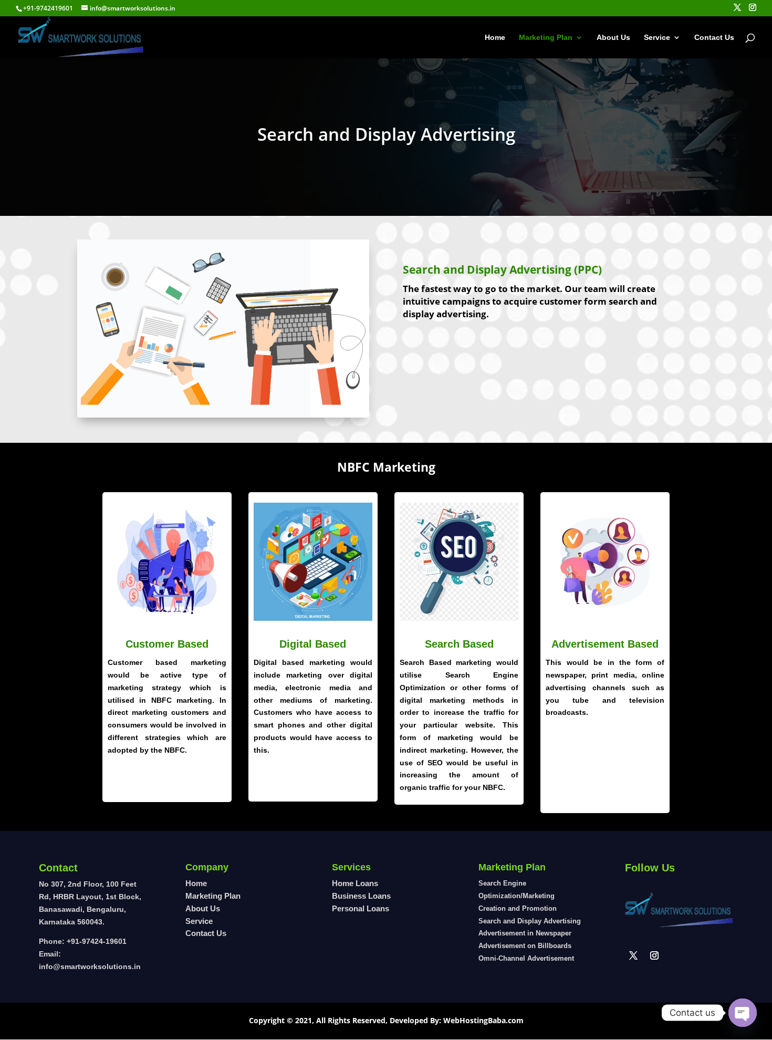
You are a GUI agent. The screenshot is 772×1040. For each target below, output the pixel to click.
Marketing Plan (545, 37)
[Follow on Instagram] (654, 955)
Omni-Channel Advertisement (526, 958)
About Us (613, 37)
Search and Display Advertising (529, 921)
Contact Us (714, 37)
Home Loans (355, 883)
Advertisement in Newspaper (524, 933)
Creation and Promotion (517, 908)
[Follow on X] (633, 955)
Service (657, 37)
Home (495, 37)
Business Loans (361, 895)
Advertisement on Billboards (524, 946)
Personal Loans (360, 908)
